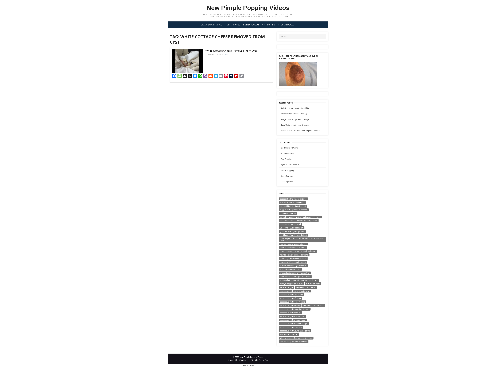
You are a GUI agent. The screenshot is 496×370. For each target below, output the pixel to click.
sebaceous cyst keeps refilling (292, 302)
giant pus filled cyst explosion (292, 231)
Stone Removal (286, 25)
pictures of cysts (313, 284)
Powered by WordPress (238, 360)
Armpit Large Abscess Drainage (294, 113)
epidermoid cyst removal (290, 224)
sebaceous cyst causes (306, 287)
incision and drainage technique (293, 265)
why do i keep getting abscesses (293, 341)
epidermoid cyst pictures (307, 220)
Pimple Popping (232, 25)
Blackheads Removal (211, 25)
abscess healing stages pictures (293, 199)
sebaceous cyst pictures (313, 305)
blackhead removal (288, 213)
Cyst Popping (268, 25)
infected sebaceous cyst (290, 269)
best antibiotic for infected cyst (293, 206)
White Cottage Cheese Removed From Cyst (231, 50)
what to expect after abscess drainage (296, 338)
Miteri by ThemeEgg (259, 360)
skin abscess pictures (289, 334)
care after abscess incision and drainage (296, 217)
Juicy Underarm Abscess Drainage (295, 125)
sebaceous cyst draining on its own (294, 291)
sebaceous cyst (286, 287)
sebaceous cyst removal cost (292, 316)
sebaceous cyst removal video (292, 320)
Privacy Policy (248, 366)
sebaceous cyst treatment (291, 327)
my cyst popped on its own (291, 284)
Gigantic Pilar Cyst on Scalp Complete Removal (300, 130)
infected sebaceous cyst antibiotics (294, 273)
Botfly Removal (251, 25)
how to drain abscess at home (292, 247)
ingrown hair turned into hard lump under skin (299, 280)
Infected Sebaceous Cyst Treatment (295, 276)
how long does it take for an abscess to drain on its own (301, 239)
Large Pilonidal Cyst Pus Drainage (295, 119)
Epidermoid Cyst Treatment (291, 228)
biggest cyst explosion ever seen (293, 209)
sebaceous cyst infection (290, 298)
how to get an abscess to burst (293, 258)
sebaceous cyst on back (290, 305)
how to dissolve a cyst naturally (293, 244)
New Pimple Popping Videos (248, 7)
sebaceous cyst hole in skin (291, 294)
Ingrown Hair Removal (290, 164)
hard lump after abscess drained (293, 235)
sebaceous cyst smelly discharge (293, 323)
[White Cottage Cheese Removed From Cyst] (187, 61)
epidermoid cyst (286, 220)
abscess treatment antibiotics (292, 202)
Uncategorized (287, 181)
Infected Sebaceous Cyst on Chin (295, 108)
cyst (318, 217)
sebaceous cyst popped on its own (294, 309)
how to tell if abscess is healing (293, 262)
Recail (226, 54)
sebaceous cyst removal (290, 312)
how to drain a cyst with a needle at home (297, 251)
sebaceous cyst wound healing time (295, 331)
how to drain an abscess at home (294, 255)
